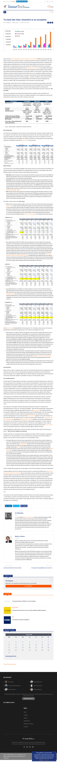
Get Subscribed (28, 586)
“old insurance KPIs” (33, 67)
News (25, 712)
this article (25, 140)
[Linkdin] (49, 1)
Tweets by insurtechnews (9, 664)
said (34, 355)
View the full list (28, 698)
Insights (26, 715)
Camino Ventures (29, 517)
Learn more (46, 760)
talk (30, 76)
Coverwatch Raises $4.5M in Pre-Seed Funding (23, 601)
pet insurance (31, 415)
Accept (41, 760)
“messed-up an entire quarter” (44, 355)
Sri (16, 517)
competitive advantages (30, 214)
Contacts (26, 726)
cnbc (13, 616)
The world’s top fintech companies (20, 619)
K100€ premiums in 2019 (26, 419)
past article (37, 410)
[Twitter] (47, 1)
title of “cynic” (49, 424)
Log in (13, 1)
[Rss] (45, 1)
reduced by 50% (23, 443)
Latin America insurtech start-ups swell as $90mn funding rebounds (29, 610)
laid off (19, 447)
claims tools (9, 205)
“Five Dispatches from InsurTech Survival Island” (24, 58)
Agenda (25, 718)
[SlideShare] (33, 747)
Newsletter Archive (28, 723)
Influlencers (27, 720)
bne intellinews (15, 607)
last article (10, 328)
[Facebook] (48, 22)
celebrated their (10, 294)
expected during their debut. (13, 190)
